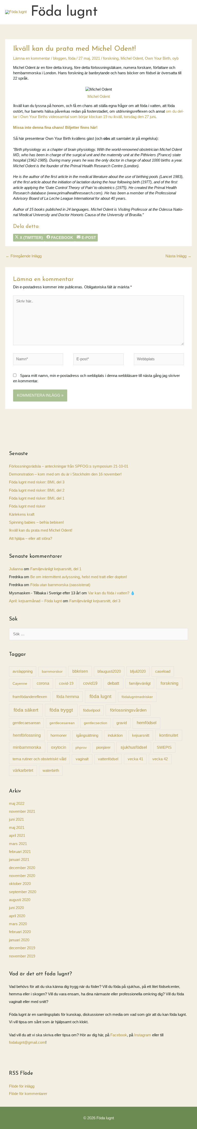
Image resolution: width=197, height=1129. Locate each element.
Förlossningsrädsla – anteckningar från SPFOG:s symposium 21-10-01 (68, 466)
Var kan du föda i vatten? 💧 (111, 593)
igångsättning (87, 735)
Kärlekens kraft (21, 514)
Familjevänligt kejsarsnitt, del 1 (55, 569)
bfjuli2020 (138, 671)
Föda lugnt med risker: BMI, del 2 (36, 490)
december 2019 (22, 948)
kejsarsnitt (140, 735)
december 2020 (22, 868)
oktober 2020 (20, 884)
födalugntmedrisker (137, 697)
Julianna (16, 569)
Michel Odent (132, 58)
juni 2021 (16, 819)
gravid (121, 723)
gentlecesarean (62, 723)
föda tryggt (61, 710)
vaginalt (82, 759)
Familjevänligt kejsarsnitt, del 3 (94, 601)
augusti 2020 (19, 900)
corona (43, 683)
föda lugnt (100, 696)
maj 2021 (16, 828)
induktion (115, 735)
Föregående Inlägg (24, 256)
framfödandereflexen (30, 697)
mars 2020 (18, 924)
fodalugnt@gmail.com (27, 1042)
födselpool (91, 710)
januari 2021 (19, 860)
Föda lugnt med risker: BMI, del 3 (36, 482)
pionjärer (103, 747)
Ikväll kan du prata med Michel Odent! (40, 530)
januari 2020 (19, 940)
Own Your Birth (157, 58)
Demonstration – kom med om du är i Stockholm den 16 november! (65, 474)
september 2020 (22, 892)
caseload (162, 671)
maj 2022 (16, 803)
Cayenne (20, 683)
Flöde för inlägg (21, 1086)
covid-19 (66, 683)
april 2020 (17, 916)
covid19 (90, 683)
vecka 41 (135, 759)
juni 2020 (16, 908)
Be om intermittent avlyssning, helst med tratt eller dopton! (78, 577)
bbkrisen (80, 671)
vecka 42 (160, 759)
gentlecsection (95, 723)
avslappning (23, 671)
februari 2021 (20, 852)
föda (71, 58)
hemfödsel (146, 722)
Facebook (118, 1035)
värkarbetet (23, 770)
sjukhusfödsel (134, 747)
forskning (111, 58)
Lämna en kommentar (31, 58)
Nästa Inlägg (178, 256)
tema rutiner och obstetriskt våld (39, 759)
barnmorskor (52, 671)
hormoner (59, 735)
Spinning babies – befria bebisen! (36, 522)
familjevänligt (140, 683)
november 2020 (22, 876)
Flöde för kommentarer (28, 1094)
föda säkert (26, 710)
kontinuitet (168, 735)
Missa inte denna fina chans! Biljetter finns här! (55, 127)
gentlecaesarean (26, 723)
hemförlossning (27, 735)
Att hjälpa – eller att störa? (30, 538)
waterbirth (51, 770)
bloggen (59, 58)
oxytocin (58, 747)
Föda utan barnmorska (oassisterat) (60, 585)
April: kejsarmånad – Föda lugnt (35, 601)
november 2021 (22, 811)
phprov (81, 747)
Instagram (143, 1035)
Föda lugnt (64, 12)
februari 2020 (20, 932)
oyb (175, 58)
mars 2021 (18, 844)
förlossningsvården (128, 710)
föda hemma (67, 696)
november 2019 (22, 956)
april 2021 (17, 835)
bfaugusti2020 (109, 671)
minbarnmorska (27, 747)
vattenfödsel (108, 759)
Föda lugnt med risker (27, 506)
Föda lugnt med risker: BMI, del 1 (36, 498)
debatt (113, 683)
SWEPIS (164, 747)
